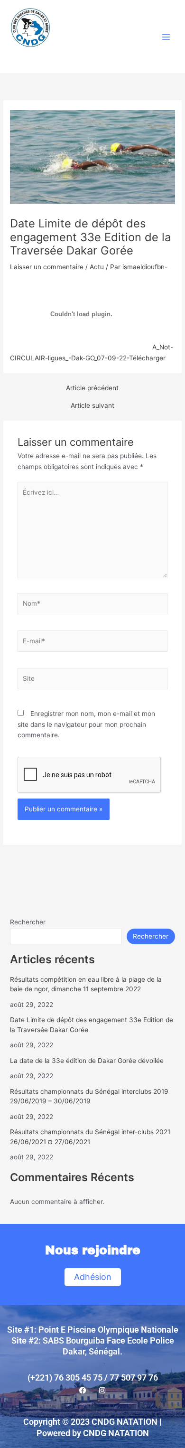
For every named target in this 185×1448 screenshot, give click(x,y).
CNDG (32, 57)
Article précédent (92, 388)
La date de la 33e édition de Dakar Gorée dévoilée (87, 1060)
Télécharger (147, 358)
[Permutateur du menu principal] (166, 37)
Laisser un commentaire (46, 267)
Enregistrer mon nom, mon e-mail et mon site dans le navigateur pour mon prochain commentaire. (86, 724)
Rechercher (28, 922)
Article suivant (92, 406)
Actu (97, 267)
